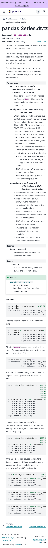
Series (24, 19)
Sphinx (18, 544)
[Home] (4, 19)
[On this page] (44, 12)
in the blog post (22, 5)
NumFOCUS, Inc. (9, 537)
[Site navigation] (4, 12)
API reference (13, 19)
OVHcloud (6, 540)
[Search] (38, 12)
